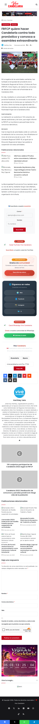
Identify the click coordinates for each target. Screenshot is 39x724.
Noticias (9, 20)
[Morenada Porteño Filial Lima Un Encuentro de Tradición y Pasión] (29, 511)
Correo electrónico (8, 602)
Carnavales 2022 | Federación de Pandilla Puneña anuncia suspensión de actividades (10, 523)
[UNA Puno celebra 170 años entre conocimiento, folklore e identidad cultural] (7, 158)
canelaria (15, 358)
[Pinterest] (24, 376)
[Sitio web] (19, 440)
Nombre (19, 220)
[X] (10, 376)
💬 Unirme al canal (19, 335)
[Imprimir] (15, 380)
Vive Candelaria (19, 703)
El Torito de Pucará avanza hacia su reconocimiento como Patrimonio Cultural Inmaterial (10, 548)
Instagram (19, 305)
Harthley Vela (8, 45)
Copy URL (19, 368)
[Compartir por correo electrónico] (10, 380)
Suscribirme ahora (20, 273)
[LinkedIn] (15, 376)
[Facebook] (5, 376)
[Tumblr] (20, 376)
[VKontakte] (5, 380)
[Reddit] (29, 376)
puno (26, 358)
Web (19, 293)
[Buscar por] (37, 5)
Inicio (4, 20)
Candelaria (6, 24)
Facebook (19, 299)
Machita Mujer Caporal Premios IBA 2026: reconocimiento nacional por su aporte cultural (28, 548)
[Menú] (6, 5)
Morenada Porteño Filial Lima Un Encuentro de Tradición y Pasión (29, 520)
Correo (19, 211)
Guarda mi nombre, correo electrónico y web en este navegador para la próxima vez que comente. (18, 622)
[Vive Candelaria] (15, 4)
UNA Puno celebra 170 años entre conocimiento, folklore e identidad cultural (25, 158)
